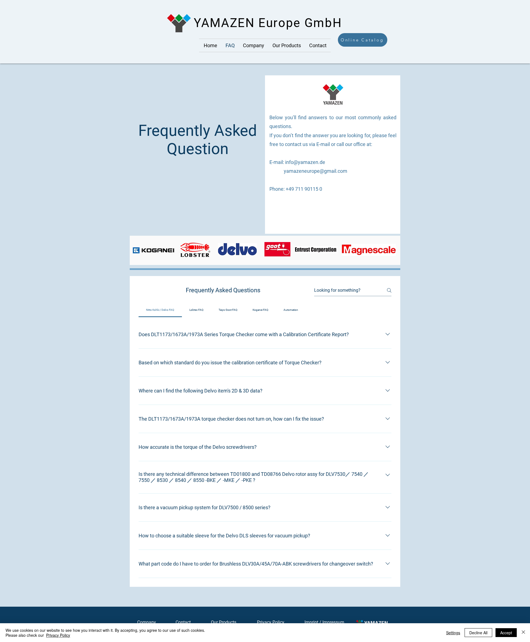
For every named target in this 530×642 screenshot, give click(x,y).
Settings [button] (453, 632)
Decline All (478, 632)
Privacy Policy (270, 622)
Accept (506, 632)
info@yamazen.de (305, 162)
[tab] (160, 310)
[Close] (523, 633)
